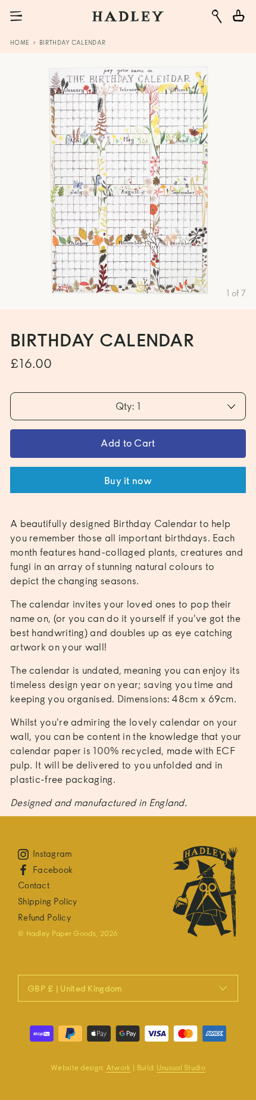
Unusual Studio (181, 1067)
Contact (33, 885)
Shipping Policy (47, 901)
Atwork (118, 1067)
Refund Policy (44, 917)
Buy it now (128, 481)
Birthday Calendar (72, 42)
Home (19, 42)
